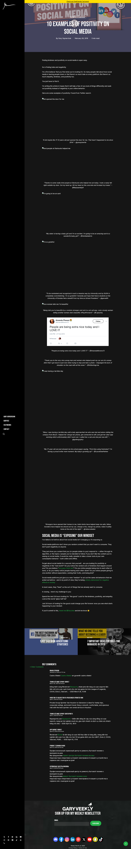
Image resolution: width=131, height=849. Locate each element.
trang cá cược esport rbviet (59, 682)
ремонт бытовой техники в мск (75, 776)
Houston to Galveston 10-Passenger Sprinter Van (66, 698)
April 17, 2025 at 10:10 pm (56, 768)
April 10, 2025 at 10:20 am (57, 731)
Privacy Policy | (73, 848)
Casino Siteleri (66, 676)
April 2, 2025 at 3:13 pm (56, 699)
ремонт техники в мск (57, 746)
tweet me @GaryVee (67, 611)
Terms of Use (82, 848)
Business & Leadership (77, 17)
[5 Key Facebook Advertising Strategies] (51, 641)
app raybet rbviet (56, 730)
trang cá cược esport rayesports (61, 714)
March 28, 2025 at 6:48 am (57, 683)
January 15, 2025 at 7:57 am (57, 672)
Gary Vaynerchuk (64, 38)
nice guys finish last (66, 568)
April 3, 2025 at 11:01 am (56, 715)
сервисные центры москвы (59, 766)
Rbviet (60, 735)
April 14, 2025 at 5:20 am (56, 747)
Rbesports (74, 687)
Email (56, 820)
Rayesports (66, 719)
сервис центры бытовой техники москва (78, 755)
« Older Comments (37, 667)
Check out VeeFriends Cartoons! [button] (78, 1)
